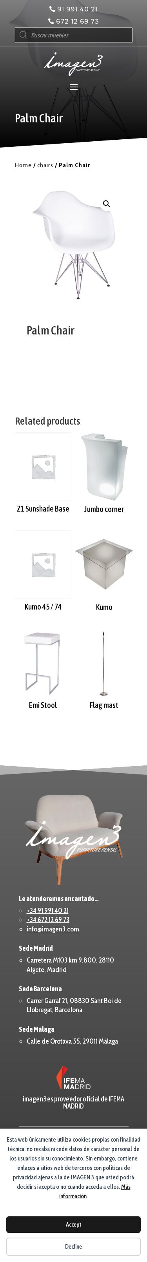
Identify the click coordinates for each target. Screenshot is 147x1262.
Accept (74, 1224)
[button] (107, 204)
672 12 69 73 (77, 21)
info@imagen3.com (53, 929)
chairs (45, 165)
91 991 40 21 (77, 9)
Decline (73, 1246)
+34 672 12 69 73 (48, 919)
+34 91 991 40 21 (48, 910)
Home (23, 165)
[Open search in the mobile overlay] (73, 35)
